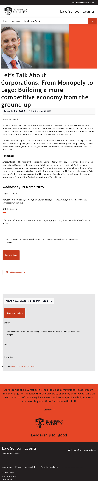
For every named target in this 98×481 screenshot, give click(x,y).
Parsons (31, 366)
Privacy (18, 467)
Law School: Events (77, 11)
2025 (13, 366)
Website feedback (49, 467)
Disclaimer (7, 467)
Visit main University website (83, 3)
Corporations (21, 366)
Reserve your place (15, 313)
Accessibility (31, 467)
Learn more (49, 409)
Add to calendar (16, 272)
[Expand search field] (92, 21)
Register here (11, 255)
